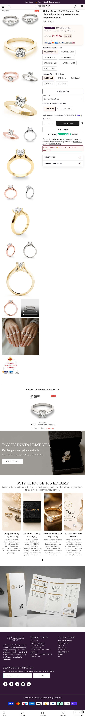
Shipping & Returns (53, 163)
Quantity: (46, 119)
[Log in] (75, 6)
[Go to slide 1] (42, 560)
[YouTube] (29, 684)
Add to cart (68, 123)
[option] (42, 2)
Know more (12, 461)
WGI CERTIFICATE (64, 109)
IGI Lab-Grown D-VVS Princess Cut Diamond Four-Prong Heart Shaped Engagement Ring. (42, 424)
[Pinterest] (17, 684)
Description (50, 157)
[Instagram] (11, 684)
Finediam (42, 422)
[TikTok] (23, 684)
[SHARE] (81, 123)
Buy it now (63, 130)
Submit (41, 675)
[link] (22, 713)
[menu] (3, 6)
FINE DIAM (50, 109)
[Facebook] (5, 684)
